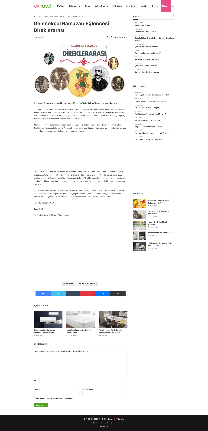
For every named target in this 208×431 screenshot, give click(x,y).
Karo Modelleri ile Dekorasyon (160, 233)
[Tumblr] (73, 293)
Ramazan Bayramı (88, 283)
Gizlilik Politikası (111, 423)
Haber (165, 6)
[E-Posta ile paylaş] (118, 293)
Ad (35, 380)
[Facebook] (43, 293)
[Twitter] (58, 293)
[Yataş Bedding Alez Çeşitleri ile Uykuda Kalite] (80, 319)
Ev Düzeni (117, 6)
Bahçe (87, 6)
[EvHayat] (43, 6)
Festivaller (69, 283)
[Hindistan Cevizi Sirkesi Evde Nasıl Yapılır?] (139, 246)
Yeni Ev (144, 6)
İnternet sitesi (87, 389)
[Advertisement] (80, 153)
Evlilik (155, 6)
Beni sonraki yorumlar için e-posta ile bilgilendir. (54, 398)
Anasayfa (38, 16)
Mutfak (60, 6)
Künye (100, 423)
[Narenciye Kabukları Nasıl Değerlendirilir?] (139, 203)
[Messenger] (102, 293)
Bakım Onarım (101, 6)
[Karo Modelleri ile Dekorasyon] (139, 235)
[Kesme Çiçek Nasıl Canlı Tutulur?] (139, 225)
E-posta (37, 389)
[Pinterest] (87, 293)
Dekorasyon (74, 6)
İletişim (94, 423)
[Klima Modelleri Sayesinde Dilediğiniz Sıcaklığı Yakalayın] (48, 319)
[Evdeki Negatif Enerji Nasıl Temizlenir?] (139, 214)
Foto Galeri (131, 6)
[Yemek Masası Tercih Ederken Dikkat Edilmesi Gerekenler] (113, 319)
